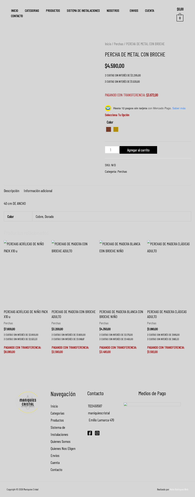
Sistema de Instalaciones (83, 10)
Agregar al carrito (138, 150)
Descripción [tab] (11, 190)
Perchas (118, 44)
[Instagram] (97, 433)
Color (110, 122)
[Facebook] (89, 433)
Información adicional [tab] (38, 190)
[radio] (108, 129)
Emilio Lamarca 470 (100, 420)
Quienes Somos (60, 441)
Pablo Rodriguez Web (179, 489)
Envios (134, 10)
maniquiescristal (98, 413)
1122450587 (94, 406)
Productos (53, 10)
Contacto (17, 16)
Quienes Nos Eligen (63, 448)
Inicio (14, 10)
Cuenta (149, 10)
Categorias (32, 10)
